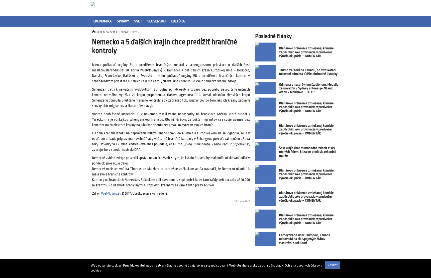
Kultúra (178, 21)
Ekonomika (103, 21)
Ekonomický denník (106, 32)
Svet (138, 21)
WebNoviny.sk (111, 193)
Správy (123, 21)
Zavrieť (333, 265)
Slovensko (156, 21)
